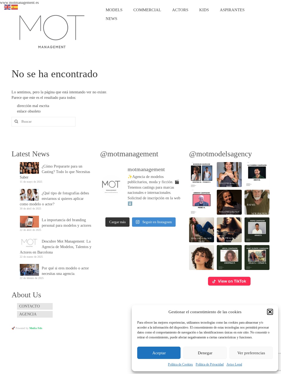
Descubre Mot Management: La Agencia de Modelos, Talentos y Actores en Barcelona (55, 246)
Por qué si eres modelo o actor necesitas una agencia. (65, 271)
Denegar (205, 353)
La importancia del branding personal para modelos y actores (66, 223)
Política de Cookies (180, 364)
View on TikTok (232, 281)
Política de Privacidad (210, 364)
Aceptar (159, 353)
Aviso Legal (234, 364)
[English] (7, 7)
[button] (270, 312)
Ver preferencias (251, 353)
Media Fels (35, 328)
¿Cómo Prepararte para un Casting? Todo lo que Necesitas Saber (55, 171)
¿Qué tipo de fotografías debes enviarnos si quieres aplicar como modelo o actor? (54, 198)
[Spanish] (14, 7)
